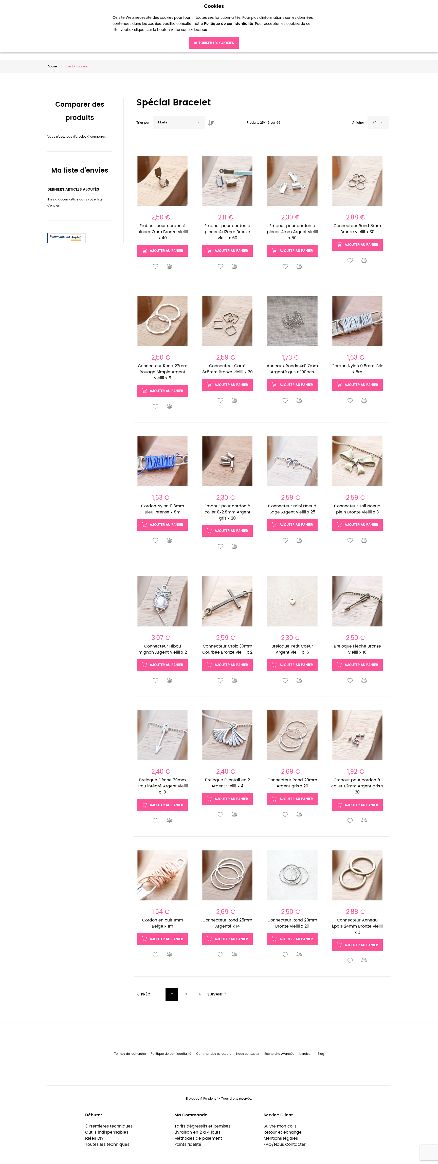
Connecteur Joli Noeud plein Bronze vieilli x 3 (357, 509)
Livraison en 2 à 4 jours (197, 1132)
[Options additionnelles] (66, 236)
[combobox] (179, 122)
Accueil (52, 66)
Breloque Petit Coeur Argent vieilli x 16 (292, 649)
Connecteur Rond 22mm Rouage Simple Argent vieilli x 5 (162, 372)
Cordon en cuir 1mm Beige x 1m (162, 923)
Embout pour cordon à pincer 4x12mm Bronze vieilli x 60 (227, 232)
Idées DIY (94, 1138)
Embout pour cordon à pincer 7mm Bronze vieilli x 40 (162, 232)
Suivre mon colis (280, 1126)
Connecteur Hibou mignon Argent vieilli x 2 (162, 649)
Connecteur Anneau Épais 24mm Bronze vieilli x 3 (357, 926)
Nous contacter (247, 1053)
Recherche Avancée (279, 1053)
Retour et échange (283, 1132)
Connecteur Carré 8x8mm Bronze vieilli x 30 (227, 369)
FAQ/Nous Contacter (285, 1144)
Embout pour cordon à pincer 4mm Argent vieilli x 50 (292, 232)
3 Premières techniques (109, 1126)
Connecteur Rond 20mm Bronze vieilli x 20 (292, 923)
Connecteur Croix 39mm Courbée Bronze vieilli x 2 (227, 649)
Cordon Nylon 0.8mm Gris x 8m (357, 369)
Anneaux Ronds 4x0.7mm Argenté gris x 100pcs (292, 369)
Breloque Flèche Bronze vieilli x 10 (357, 649)
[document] (214, 26)
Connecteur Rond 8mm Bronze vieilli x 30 (357, 229)
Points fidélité (187, 1144)
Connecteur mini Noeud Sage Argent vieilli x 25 (292, 509)
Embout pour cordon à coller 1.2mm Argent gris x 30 (357, 786)
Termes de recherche (130, 1053)
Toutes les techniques (107, 1144)
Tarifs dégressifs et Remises (202, 1126)
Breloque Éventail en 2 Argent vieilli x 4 (227, 783)
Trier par (143, 122)
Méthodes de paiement (198, 1138)
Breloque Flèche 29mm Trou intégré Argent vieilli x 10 (162, 786)
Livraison (306, 1053)
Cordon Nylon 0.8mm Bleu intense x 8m (162, 509)
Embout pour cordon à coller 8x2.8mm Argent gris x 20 (227, 512)
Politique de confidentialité (171, 1053)
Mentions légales (281, 1138)
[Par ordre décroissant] (210, 121)
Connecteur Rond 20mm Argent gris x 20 (292, 783)
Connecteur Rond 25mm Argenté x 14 (227, 923)
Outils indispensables (106, 1132)
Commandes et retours (213, 1053)
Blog (321, 1053)
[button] (155, 267)
